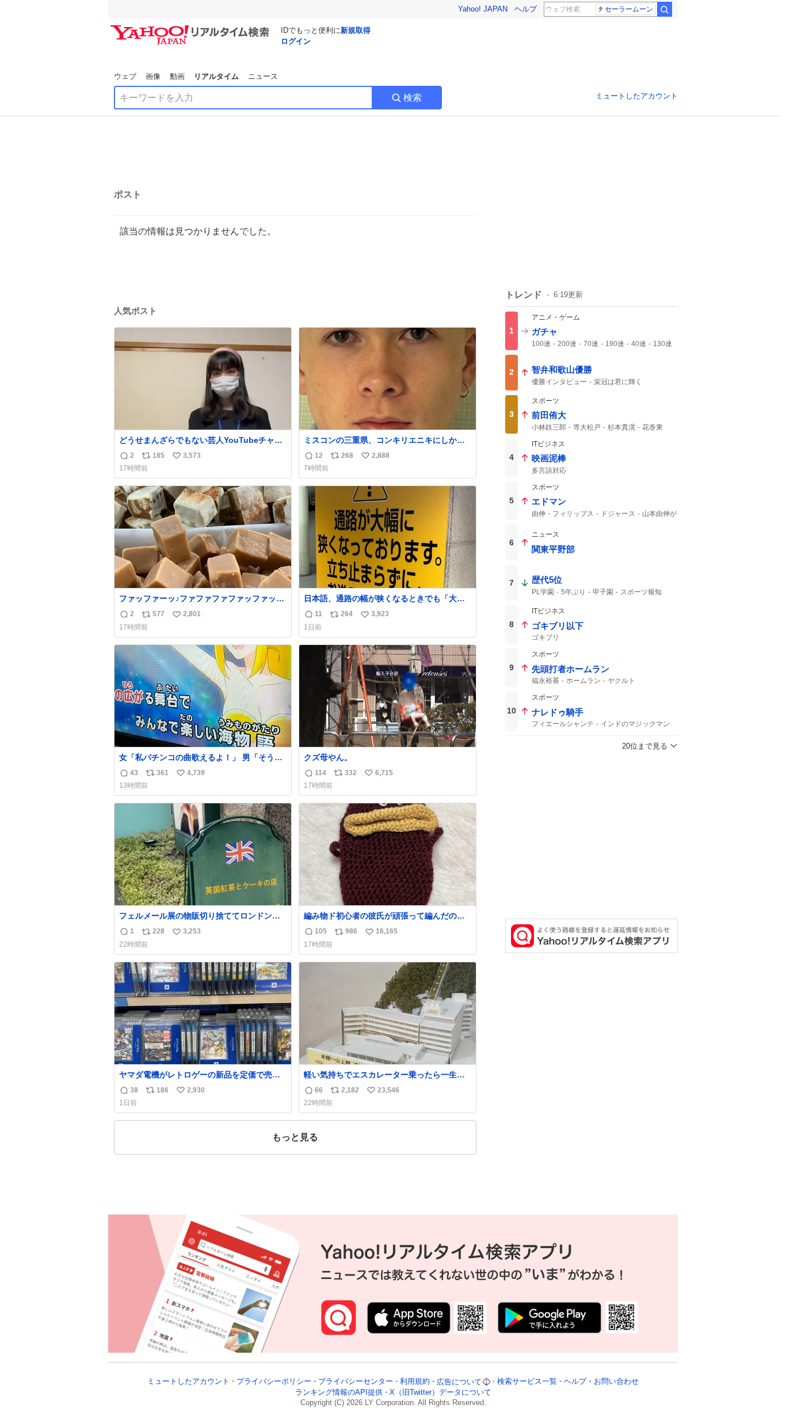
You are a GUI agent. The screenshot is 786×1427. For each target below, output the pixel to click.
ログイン (296, 41)
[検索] (664, 9)
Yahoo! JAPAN (483, 9)
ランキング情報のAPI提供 (339, 1392)
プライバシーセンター (355, 1381)
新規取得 (356, 30)
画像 (153, 76)
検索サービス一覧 (527, 1381)
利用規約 (415, 1381)
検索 (412, 98)
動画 (177, 76)
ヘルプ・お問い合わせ (601, 1381)
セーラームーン (629, 9)
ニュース (263, 76)
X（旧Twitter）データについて (440, 1392)
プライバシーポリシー (273, 1381)
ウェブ (125, 76)
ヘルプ (525, 9)
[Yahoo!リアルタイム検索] (191, 28)
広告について (459, 1381)
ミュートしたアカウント (637, 96)
